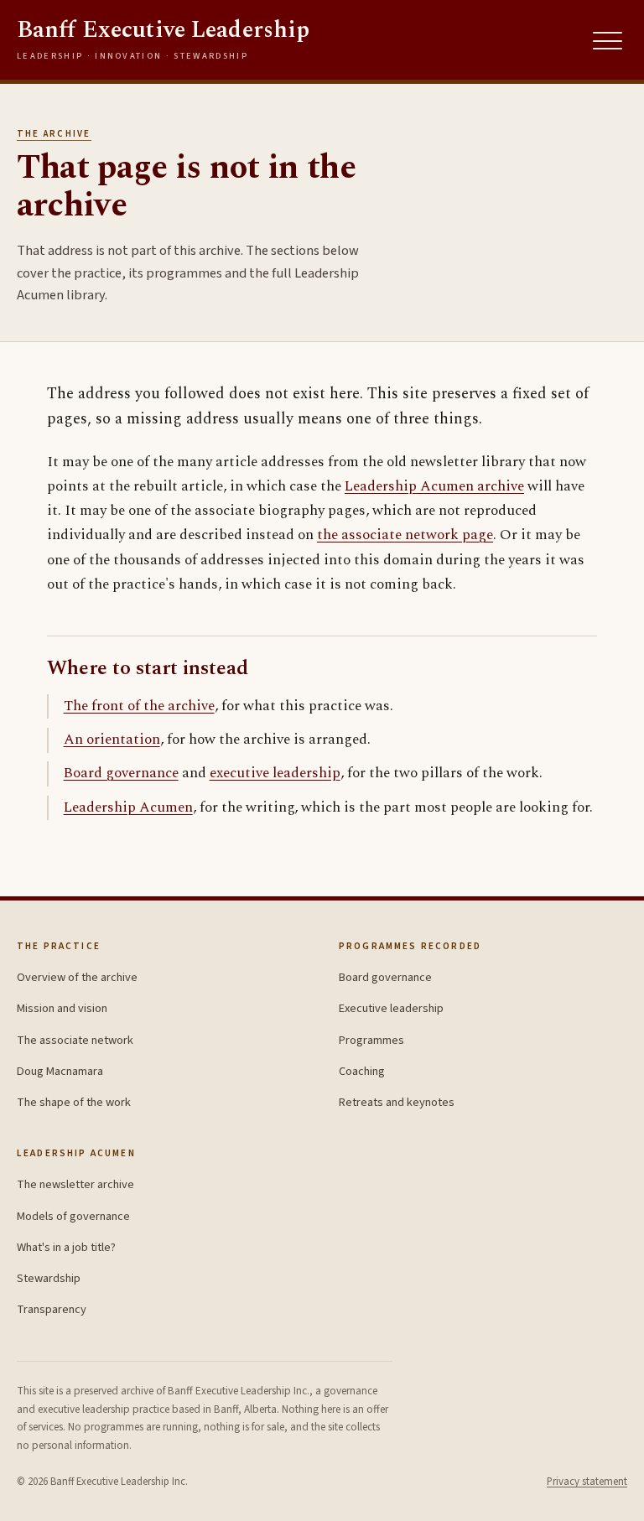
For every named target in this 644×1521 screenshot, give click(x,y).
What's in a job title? (66, 1247)
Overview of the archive (77, 977)
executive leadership (275, 773)
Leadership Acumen (128, 807)
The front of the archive (139, 706)
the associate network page (405, 535)
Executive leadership (391, 1008)
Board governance (121, 773)
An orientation (112, 739)
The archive (54, 133)
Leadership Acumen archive (434, 486)
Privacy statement (587, 1481)
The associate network (75, 1040)
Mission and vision (62, 1008)
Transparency (51, 1309)
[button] (608, 41)
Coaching (362, 1071)
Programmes (371, 1040)
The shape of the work (74, 1102)
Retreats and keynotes (396, 1102)
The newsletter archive (75, 1184)
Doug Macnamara (60, 1071)
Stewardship (48, 1278)
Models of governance (73, 1216)
